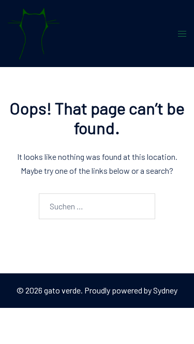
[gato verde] (33, 32)
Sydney (165, 290)
